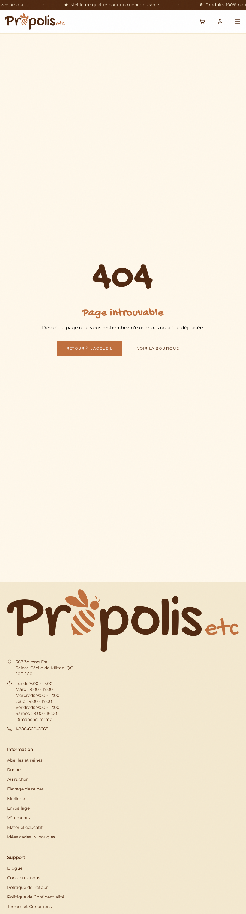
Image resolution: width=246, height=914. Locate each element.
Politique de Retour (27, 887)
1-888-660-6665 (32, 729)
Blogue (14, 868)
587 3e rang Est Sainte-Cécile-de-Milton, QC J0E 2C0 (44, 668)
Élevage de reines (25, 789)
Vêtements (18, 817)
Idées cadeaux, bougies (31, 837)
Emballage (18, 808)
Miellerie (16, 798)
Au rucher (17, 779)
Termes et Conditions (29, 906)
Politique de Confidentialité (35, 897)
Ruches (14, 769)
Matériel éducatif (25, 827)
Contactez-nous (23, 877)
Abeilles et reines (25, 760)
